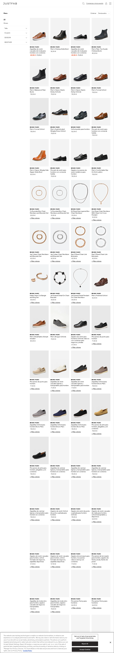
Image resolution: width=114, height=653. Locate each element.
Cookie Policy (27, 651)
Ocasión (7, 33)
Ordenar (93, 13)
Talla (5, 28)
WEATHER (8, 42)
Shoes (6, 23)
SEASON (7, 38)
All (4, 19)
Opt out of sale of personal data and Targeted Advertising (85, 637)
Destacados (102, 13)
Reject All (85, 644)
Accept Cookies (85, 649)
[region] (57, 642)
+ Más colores (35, 218)
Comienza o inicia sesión (94, 3)
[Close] (110, 642)
